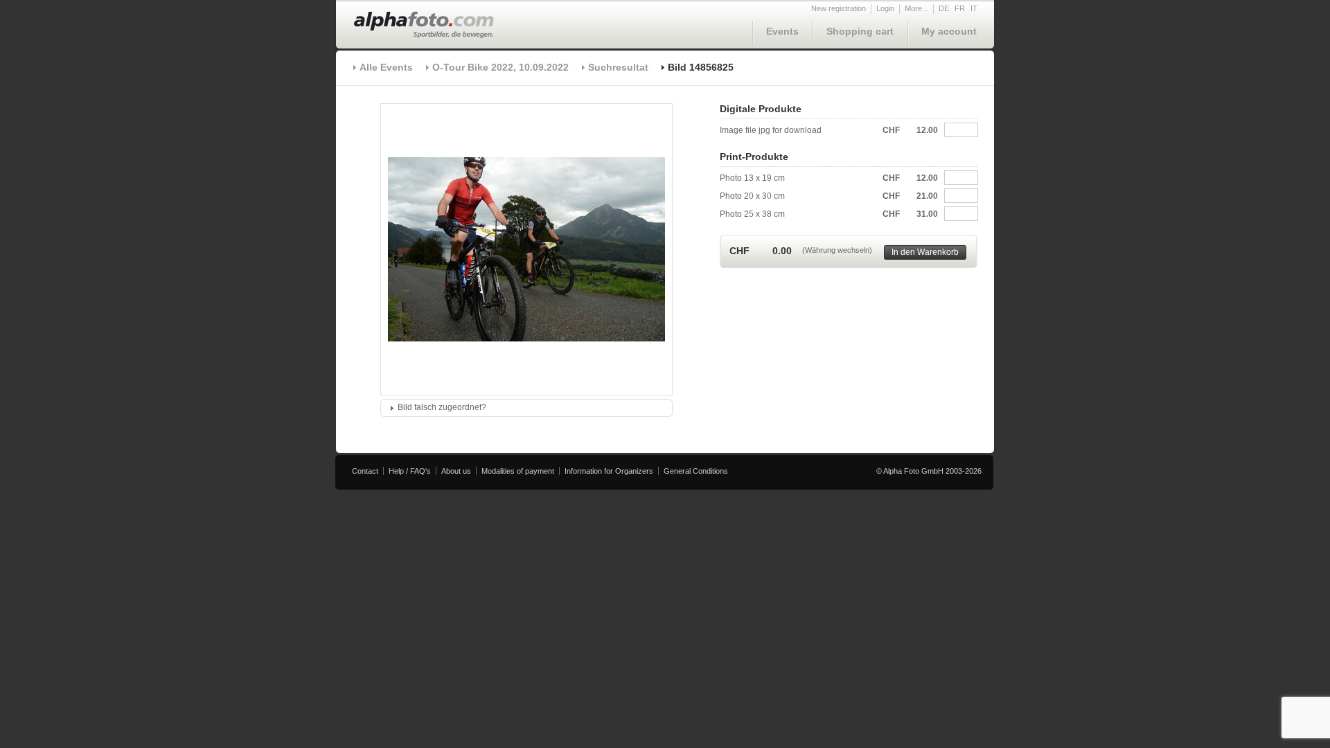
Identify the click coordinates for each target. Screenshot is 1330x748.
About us (456, 471)
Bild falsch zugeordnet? (442, 407)
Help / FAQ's (410, 471)
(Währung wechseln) (837, 250)
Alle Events (386, 67)
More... (916, 8)
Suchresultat (618, 67)
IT (973, 8)
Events (782, 31)
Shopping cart (860, 31)
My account (949, 31)
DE (944, 8)
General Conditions (696, 471)
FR (960, 8)
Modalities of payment (517, 471)
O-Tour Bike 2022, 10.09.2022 (500, 67)
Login (885, 8)
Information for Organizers (609, 471)
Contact (365, 471)
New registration (838, 8)
